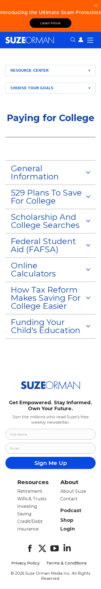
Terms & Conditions (66, 563)
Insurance (28, 529)
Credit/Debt (30, 521)
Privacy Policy (25, 563)
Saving (24, 513)
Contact (69, 498)
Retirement (29, 491)
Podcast (70, 510)
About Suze (73, 491)
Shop (66, 520)
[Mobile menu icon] (90, 40)
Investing (27, 506)
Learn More (50, 23)
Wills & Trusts (31, 498)
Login (67, 529)
